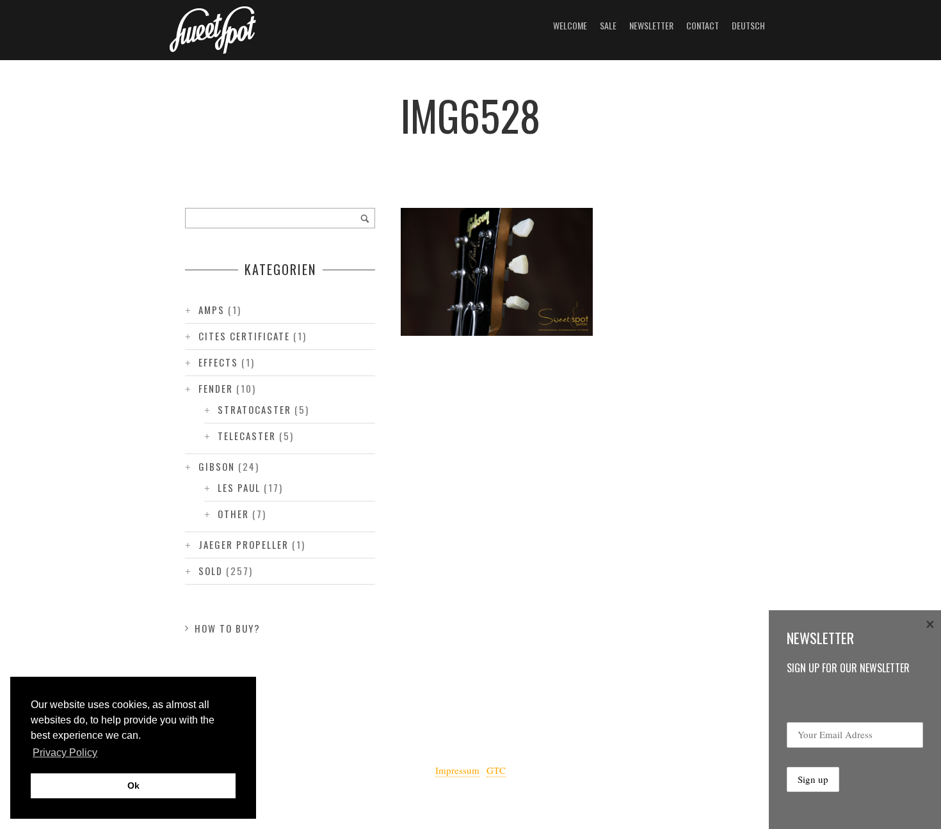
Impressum (457, 770)
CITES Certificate (244, 336)
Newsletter (651, 25)
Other (233, 514)
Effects (218, 362)
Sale (608, 25)
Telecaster (247, 436)
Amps (211, 310)
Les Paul (239, 487)
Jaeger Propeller (243, 544)
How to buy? (228, 628)
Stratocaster (254, 409)
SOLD (210, 571)
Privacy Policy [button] (65, 752)
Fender (215, 388)
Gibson (216, 466)
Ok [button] (133, 785)
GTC (496, 770)
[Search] (365, 218)
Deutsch (748, 25)
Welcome (570, 25)
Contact (702, 25)
